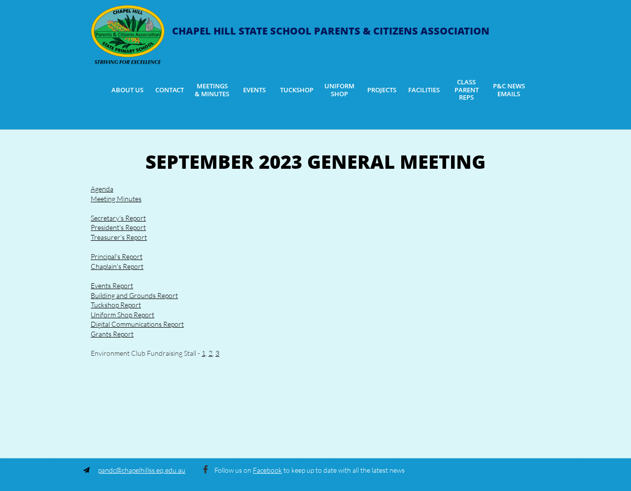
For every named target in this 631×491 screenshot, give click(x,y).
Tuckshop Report (116, 305)
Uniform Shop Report (122, 314)
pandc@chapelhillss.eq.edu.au (141, 470)
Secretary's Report (118, 218)
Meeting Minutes (116, 198)
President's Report (118, 227)
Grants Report (112, 334)
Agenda (102, 189)
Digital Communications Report (137, 324)
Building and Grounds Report (134, 295)
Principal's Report (116, 256)
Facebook (267, 470)
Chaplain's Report (117, 266)
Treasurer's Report (119, 237)
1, (204, 353)
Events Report (112, 285)
